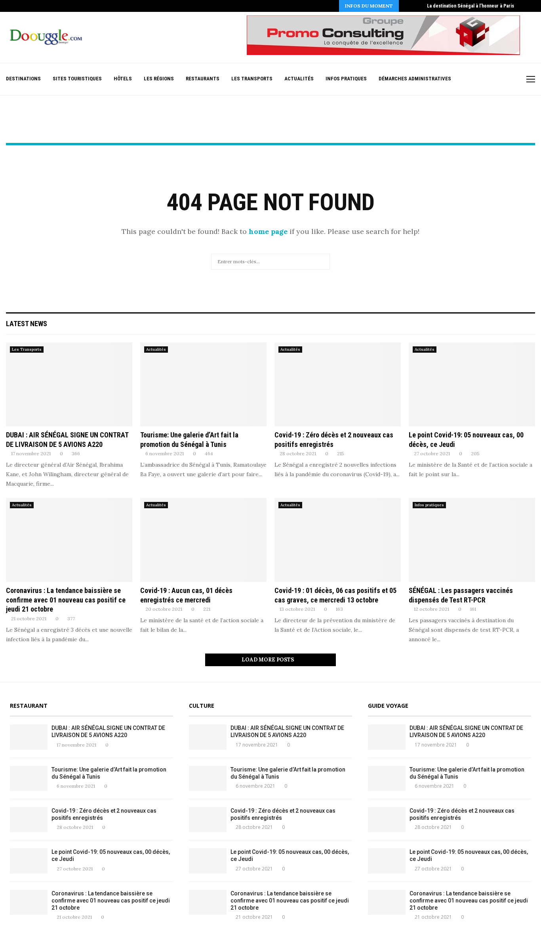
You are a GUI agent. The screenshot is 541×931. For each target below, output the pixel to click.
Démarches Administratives (415, 79)
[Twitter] (466, 79)
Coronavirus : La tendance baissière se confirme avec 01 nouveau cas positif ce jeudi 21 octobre (66, 599)
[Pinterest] (482, 79)
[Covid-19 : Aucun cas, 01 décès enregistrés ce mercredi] (203, 540)
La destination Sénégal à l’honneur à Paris (470, 6)
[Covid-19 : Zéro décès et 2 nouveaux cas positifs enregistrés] (337, 384)
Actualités (299, 79)
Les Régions (159, 79)
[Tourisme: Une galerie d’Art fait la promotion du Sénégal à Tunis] (203, 384)
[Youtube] (499, 79)
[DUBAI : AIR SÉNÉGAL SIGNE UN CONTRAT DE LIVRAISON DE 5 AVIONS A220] (69, 384)
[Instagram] (474, 79)
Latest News (26, 323)
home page (268, 231)
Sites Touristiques (77, 79)
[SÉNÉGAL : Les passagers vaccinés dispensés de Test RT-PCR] (472, 540)
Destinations (23, 79)
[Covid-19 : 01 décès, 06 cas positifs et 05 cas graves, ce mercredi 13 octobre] (337, 540)
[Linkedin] (491, 79)
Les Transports (251, 79)
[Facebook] (457, 79)
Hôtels (123, 79)
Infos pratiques (346, 79)
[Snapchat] (507, 79)
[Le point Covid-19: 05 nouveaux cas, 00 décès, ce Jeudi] (472, 384)
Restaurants (202, 79)
